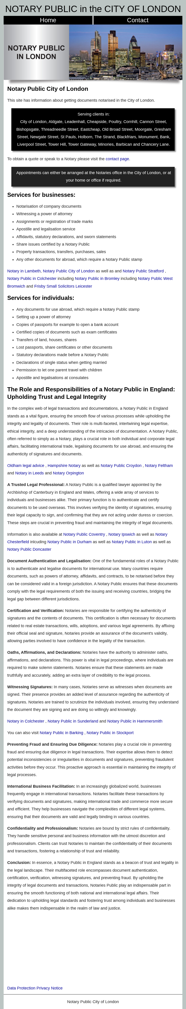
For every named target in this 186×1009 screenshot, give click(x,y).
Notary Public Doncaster (29, 549)
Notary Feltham (159, 465)
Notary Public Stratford (143, 271)
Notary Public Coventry (84, 534)
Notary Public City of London (69, 271)
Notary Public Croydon (121, 465)
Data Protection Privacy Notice (35, 988)
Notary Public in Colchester (31, 278)
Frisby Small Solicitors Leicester (63, 286)
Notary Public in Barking (62, 732)
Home (48, 20)
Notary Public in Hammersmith (134, 721)
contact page (117, 159)
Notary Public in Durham (69, 542)
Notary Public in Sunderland (73, 721)
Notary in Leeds (29, 473)
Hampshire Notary (64, 465)
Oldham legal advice (25, 465)
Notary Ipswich (121, 534)
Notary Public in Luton (132, 542)
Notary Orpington (68, 473)
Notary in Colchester (25, 721)
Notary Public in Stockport (110, 732)
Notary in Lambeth (24, 271)
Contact (138, 20)
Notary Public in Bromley (97, 278)
